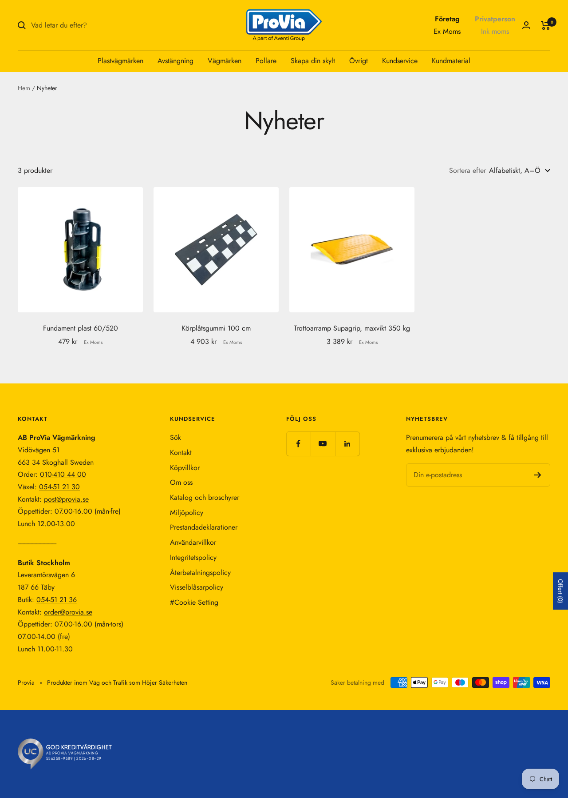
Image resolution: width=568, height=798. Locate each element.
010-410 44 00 (63, 474)
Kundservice (400, 61)
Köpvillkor (185, 468)
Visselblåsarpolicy (196, 587)
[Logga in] (526, 25)
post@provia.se (66, 499)
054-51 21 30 (59, 487)
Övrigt (358, 61)
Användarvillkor (193, 542)
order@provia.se (68, 612)
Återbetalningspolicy (200, 572)
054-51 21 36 (56, 600)
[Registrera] (537, 475)
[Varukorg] (545, 25)
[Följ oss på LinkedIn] (347, 443)
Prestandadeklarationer (203, 527)
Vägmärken (224, 61)
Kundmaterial (451, 61)
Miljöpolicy (186, 512)
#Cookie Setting (194, 602)
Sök (175, 437)
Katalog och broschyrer (204, 497)
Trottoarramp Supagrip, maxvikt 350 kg (352, 328)
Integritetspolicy (193, 557)
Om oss (181, 482)
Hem (24, 88)
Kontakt (181, 452)
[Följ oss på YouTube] (323, 443)
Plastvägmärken (120, 61)
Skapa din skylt (313, 61)
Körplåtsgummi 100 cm (216, 328)
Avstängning (175, 61)
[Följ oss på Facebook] (298, 443)
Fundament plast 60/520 (80, 328)
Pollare (266, 61)
